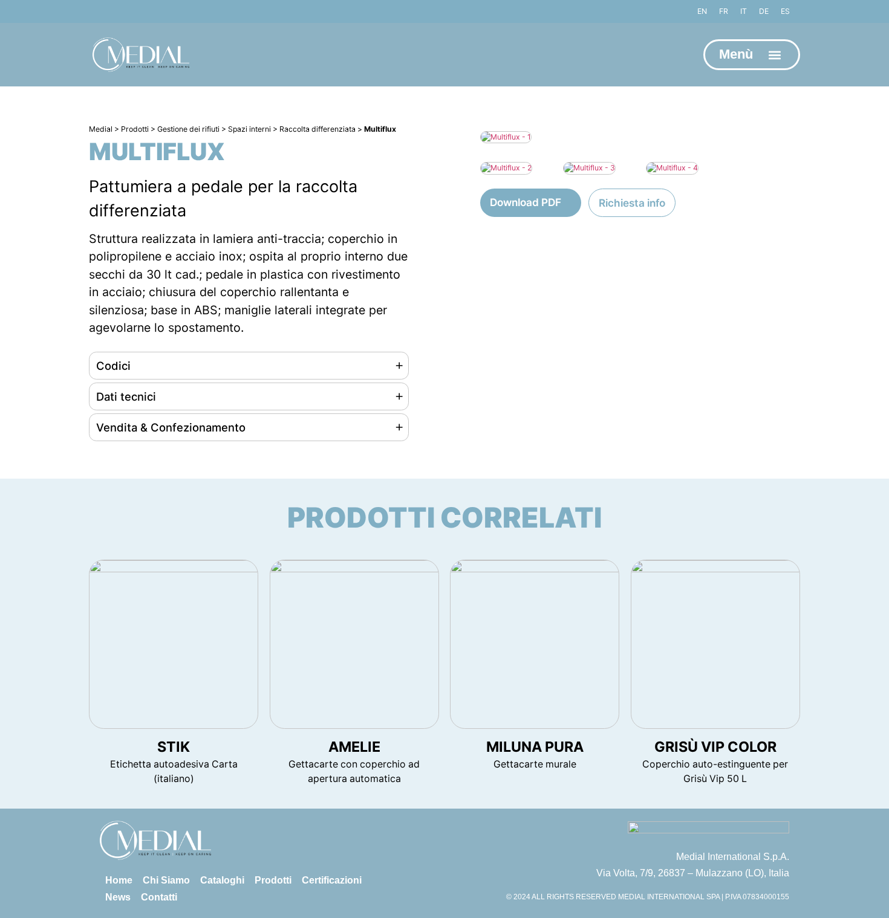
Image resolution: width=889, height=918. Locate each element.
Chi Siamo (166, 880)
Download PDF (525, 202)
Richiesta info (632, 202)
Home (118, 880)
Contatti (159, 897)
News (118, 897)
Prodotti (273, 880)
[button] (775, 55)
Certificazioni (332, 880)
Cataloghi (222, 880)
